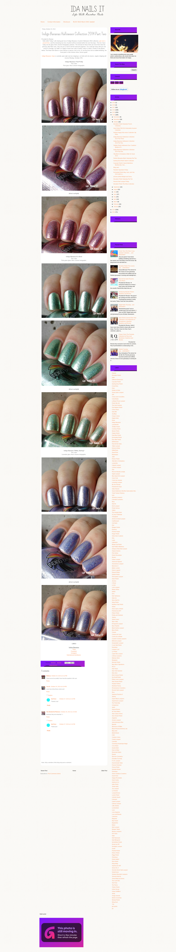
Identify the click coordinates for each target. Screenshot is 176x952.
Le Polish (114, 651)
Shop (74, 649)
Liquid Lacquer (116, 801)
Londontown (115, 808)
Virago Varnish (116, 895)
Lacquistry (115, 463)
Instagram (74, 653)
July (115, 192)
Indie (113, 377)
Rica (113, 692)
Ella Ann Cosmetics (117, 756)
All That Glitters (116, 711)
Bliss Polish (115, 630)
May (115, 197)
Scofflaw (114, 414)
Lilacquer (114, 799)
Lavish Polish (115, 795)
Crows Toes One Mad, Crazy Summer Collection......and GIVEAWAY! (127, 252)
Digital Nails (115, 418)
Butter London (116, 568)
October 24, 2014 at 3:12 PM (59, 676)
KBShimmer (115, 441)
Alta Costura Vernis (117, 713)
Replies (50, 695)
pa (112, 908)
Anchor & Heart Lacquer (118, 519)
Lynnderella (115, 424)
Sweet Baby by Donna (118, 878)
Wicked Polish (116, 900)
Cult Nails (114, 523)
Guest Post (115, 452)
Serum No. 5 (115, 868)
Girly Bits (114, 411)
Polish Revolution (117, 555)
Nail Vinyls (115, 668)
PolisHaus (115, 857)
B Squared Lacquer (117, 623)
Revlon (114, 557)
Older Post (104, 770)
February (116, 204)
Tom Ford (114, 883)
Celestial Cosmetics (117, 499)
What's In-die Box (117, 898)
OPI (113, 394)
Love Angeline (116, 812)
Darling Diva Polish (117, 384)
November (117, 119)
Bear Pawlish (115, 626)
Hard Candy (115, 780)
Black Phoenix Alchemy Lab (119, 728)
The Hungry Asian (117, 512)
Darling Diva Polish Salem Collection (123, 160)
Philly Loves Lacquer (118, 679)
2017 (113, 107)
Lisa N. (48, 686)
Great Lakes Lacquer (118, 392)
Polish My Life (116, 403)
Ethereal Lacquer (117, 641)
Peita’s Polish (115, 853)
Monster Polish (116, 662)
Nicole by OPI (115, 844)
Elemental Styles (116, 752)
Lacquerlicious (116, 793)
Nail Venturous (116, 596)
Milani (113, 825)
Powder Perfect (116, 683)
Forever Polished (116, 765)
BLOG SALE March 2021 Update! (84, 22)
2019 (113, 102)
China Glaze (115, 409)
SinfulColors (115, 872)
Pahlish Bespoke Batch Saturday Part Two (125, 158)
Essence (114, 529)
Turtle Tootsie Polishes (118, 493)
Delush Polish (116, 572)
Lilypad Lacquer (116, 465)
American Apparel (117, 561)
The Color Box (116, 880)
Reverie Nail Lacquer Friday (121, 181)
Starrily (114, 696)
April (115, 199)
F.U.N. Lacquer (116, 761)
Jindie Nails (115, 786)
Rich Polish (115, 861)
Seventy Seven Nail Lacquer (120, 870)
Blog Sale (114, 731)
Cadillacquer (115, 521)
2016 (113, 110)
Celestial (114, 741)
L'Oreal (114, 583)
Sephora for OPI (116, 865)
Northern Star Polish (117, 604)
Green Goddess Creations (119, 773)
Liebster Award (116, 797)
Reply (48, 681)
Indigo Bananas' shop (48, 56)
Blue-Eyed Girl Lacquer (118, 476)
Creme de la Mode (117, 636)
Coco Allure (115, 746)
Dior (113, 525)
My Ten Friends (116, 484)
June (115, 194)
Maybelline (115, 823)
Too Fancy (115, 885)
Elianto (114, 754)
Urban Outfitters (116, 891)
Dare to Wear (115, 750)
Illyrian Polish (115, 431)
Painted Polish (116, 850)
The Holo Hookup (117, 405)
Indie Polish (115, 784)
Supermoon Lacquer (117, 701)
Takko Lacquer (116, 446)
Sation (114, 510)
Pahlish (114, 373)
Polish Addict (115, 859)
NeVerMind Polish (117, 842)
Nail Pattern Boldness (118, 546)
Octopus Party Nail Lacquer (119, 549)
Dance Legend (116, 570)
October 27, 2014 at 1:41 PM (67, 699)
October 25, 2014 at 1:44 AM (69, 712)
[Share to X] (69, 663)
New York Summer (117, 671)
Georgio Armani (116, 769)
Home (43, 22)
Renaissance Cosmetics (118, 688)
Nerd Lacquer (116, 506)
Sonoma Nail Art (116, 876)
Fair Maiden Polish (117, 407)
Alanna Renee (116, 709)
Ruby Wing (115, 863)
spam (113, 707)
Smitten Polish (116, 426)
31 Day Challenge (117, 514)
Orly (113, 469)
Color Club (115, 478)
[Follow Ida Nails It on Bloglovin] (119, 90)
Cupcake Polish (116, 381)
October (116, 122)
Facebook (74, 651)
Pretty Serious (116, 508)
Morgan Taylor (116, 829)
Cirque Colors (116, 416)
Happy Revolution (117, 778)
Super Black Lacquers (118, 698)
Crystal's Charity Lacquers (119, 638)
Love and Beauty (116, 814)
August (116, 189)
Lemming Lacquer (117, 482)
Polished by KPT (116, 611)
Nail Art (114, 504)
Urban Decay (115, 889)
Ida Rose (53, 662)
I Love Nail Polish (117, 645)
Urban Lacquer (116, 559)
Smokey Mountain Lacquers (119, 874)
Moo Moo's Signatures (118, 664)
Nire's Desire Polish (117, 675)
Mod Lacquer (115, 827)
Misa (113, 501)
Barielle (114, 724)
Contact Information (54, 22)
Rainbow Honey (116, 686)
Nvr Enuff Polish (116, 677)
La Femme (115, 790)
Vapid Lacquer (116, 474)
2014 (113, 115)
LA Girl (114, 585)
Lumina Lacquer (116, 467)
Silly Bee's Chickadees (118, 461)
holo (113, 495)
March (115, 201)
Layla (113, 540)
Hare (113, 388)
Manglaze (114, 660)
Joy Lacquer (115, 788)
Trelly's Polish (116, 887)
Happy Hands (116, 433)
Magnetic (114, 818)
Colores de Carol (116, 634)
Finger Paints (115, 534)
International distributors (74, 655)
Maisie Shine (115, 589)
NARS (113, 591)
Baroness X (115, 566)
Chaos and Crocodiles (118, 396)
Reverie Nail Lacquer (118, 690)
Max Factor (115, 820)
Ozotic (113, 848)
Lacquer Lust (115, 649)
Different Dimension (117, 379)
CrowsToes (115, 386)
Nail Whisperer (116, 840)
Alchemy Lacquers (117, 497)
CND (113, 735)
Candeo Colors (116, 737)
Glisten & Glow (116, 390)
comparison (115, 705)
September (117, 187)
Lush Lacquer (116, 587)
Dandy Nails (115, 748)
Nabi (113, 835)
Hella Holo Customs (117, 536)
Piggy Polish (115, 855)
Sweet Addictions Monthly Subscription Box (124, 491)
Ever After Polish (116, 439)
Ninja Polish (115, 602)
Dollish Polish (116, 574)
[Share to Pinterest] (73, 663)
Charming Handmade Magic (120, 743)
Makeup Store (116, 658)
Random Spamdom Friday (120, 170)
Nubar (113, 606)
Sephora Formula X (117, 694)
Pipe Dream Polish (117, 681)
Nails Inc (114, 598)
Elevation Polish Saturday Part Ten (123, 179)
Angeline (114, 718)
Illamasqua (115, 454)
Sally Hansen (115, 489)
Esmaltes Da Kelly (117, 758)
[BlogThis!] (67, 663)
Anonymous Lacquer (117, 564)
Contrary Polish (116, 429)
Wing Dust (115, 902)
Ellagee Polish (116, 527)
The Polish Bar (116, 703)
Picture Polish (116, 459)
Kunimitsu (114, 647)
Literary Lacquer (116, 803)
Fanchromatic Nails (117, 763)
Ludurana (114, 816)
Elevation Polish (116, 375)
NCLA (113, 666)
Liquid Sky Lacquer (117, 653)
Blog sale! (116, 167)
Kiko (113, 538)
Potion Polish (115, 613)
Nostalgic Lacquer (117, 846)
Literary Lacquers (117, 656)
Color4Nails (115, 399)
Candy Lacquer (116, 739)
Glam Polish (115, 579)
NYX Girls (114, 833)
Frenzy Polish (115, 767)
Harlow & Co (115, 782)
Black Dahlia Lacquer (118, 628)
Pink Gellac (115, 553)
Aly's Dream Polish (117, 716)
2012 (113, 212)
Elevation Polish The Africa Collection (123, 184)
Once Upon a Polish (117, 608)
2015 (113, 112)
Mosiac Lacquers (116, 831)
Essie (113, 420)
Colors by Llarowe (117, 480)
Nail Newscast (116, 838)
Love (113, 810)
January (116, 206)
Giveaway (114, 771)
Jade (113, 456)
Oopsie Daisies (116, 551)
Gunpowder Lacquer (117, 643)
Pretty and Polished (117, 615)
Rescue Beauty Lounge (118, 471)
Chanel (114, 632)
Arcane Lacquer (116, 720)
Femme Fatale (116, 531)
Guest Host (115, 776)
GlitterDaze (115, 450)
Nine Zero (114, 673)
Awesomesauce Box (117, 722)
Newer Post (44, 770)
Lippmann (115, 542)
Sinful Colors (115, 619)
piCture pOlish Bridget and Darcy (122, 176)
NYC (113, 593)
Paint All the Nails (117, 444)
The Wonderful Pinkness (53, 712)
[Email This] (65, 663)
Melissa (48, 676)
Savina (114, 617)
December (117, 117)
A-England (115, 516)
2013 (113, 209)
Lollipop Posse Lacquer (118, 401)
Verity (113, 893)
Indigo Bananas (53, 665)
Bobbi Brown (115, 733)
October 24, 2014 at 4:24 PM (59, 686)
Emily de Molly (116, 448)
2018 (113, 105)
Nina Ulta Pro (115, 600)
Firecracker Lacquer (117, 576)
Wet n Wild (115, 621)
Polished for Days (117, 486)
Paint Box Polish (116, 435)
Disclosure (66, 22)
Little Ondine (115, 805)
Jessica (114, 581)
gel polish (114, 906)
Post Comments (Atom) (54, 773)
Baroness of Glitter (117, 726)
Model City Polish (117, 544)
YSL (113, 904)
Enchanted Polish (117, 437)
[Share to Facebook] (71, 663)
